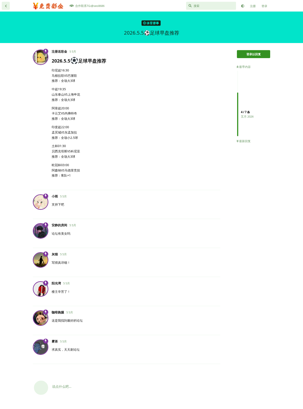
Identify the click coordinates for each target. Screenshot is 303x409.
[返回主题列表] (6, 6)
